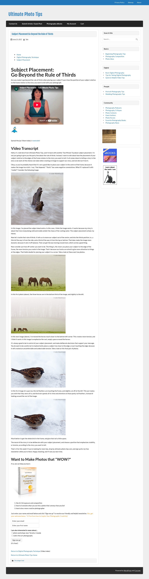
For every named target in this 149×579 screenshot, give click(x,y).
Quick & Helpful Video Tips (115, 78)
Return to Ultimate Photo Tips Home (24, 555)
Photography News (112, 123)
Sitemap (130, 2)
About (139, 2)
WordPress (127, 570)
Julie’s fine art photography (23, 536)
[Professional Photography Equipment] (110, 184)
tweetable (35, 141)
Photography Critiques (113, 110)
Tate (27, 39)
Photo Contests (111, 113)
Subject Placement (23, 60)
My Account (71, 24)
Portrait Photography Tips (114, 92)
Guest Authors (110, 115)
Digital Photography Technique (28, 57)
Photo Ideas (109, 59)
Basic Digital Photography (114, 73)
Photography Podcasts (113, 108)
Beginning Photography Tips (115, 54)
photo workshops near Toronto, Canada (27, 533)
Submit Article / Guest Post (32, 24)
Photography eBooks (54, 24)
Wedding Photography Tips (115, 94)
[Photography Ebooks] (110, 162)
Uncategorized (19, 560)
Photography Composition (114, 56)
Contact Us (13, 24)
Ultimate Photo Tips (25, 14)
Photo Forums (110, 118)
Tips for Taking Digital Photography (118, 75)
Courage (137, 570)
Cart (82, 24)
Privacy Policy (119, 2)
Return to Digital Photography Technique (25, 551)
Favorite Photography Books (115, 120)
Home (19, 55)
